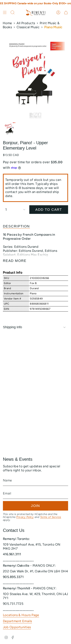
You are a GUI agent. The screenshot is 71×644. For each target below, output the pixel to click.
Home (7, 23)
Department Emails (17, 621)
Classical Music (28, 27)
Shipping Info (12, 327)
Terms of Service (50, 517)
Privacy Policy (25, 517)
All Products (26, 23)
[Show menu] (4, 12)
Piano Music (53, 27)
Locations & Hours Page (21, 615)
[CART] (66, 12)
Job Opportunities (17, 627)
